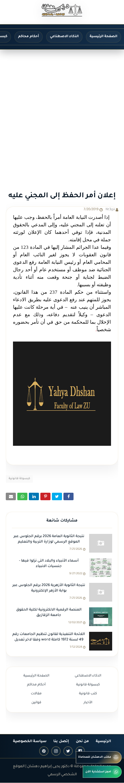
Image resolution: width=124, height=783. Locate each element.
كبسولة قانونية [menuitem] (88, 685)
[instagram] (56, 751)
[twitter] (68, 751)
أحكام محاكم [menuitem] (28, 37)
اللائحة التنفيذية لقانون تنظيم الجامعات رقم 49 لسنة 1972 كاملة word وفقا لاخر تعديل (48, 637)
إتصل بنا (61, 742)
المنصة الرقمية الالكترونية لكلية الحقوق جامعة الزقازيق (49, 613)
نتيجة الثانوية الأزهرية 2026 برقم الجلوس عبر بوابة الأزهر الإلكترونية (48, 588)
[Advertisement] (62, 114)
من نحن (82, 742)
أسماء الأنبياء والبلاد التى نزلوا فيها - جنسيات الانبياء (49, 564)
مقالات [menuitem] (36, 694)
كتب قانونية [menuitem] (88, 694)
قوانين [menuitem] (36, 703)
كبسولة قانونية (19, 478)
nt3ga (110, 210)
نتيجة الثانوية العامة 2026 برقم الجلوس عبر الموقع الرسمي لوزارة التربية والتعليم (49, 539)
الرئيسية (103, 742)
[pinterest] (43, 751)
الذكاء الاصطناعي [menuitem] (64, 37)
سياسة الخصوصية (29, 742)
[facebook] (80, 751)
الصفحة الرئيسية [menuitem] (103, 37)
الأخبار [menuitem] (88, 703)
